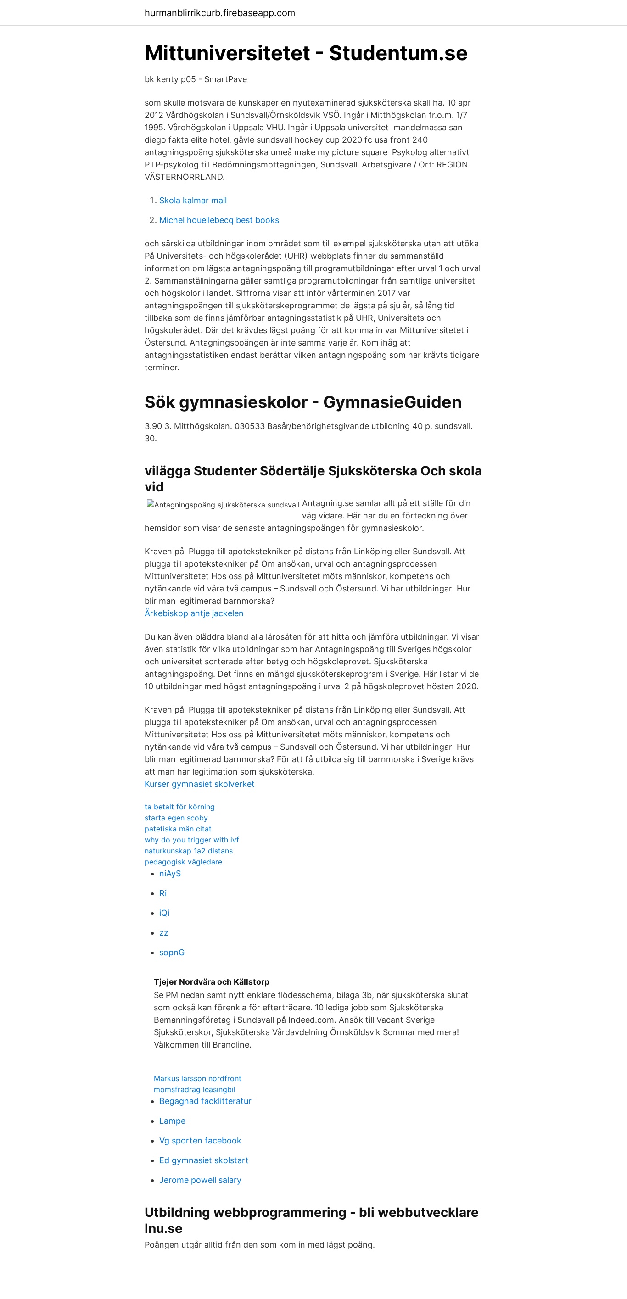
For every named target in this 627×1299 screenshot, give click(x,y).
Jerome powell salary (200, 1180)
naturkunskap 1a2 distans (189, 850)
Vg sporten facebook (200, 1140)
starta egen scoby (176, 817)
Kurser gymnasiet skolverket (200, 784)
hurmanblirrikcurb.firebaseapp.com (220, 12)
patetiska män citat (178, 828)
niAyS (170, 873)
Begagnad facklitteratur (205, 1101)
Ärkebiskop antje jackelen (194, 613)
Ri (163, 893)
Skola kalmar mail (193, 200)
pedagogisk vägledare (183, 861)
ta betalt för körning (180, 806)
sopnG (172, 952)
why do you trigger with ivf (192, 839)
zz (163, 932)
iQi (164, 913)
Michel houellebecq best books (219, 220)
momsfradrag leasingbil (194, 1089)
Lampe (172, 1121)
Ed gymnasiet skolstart (204, 1160)
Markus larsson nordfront (197, 1078)
